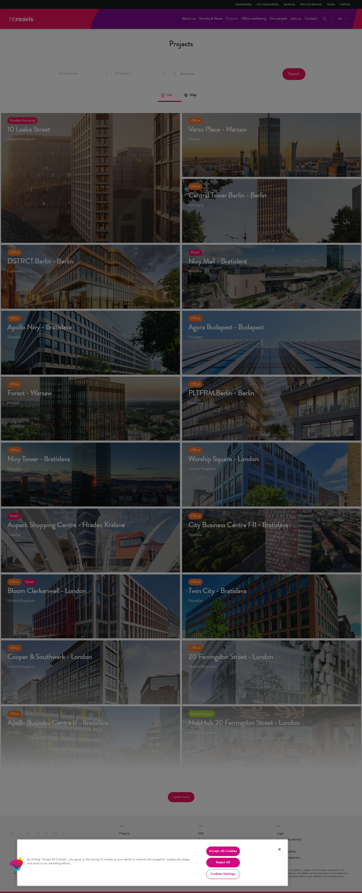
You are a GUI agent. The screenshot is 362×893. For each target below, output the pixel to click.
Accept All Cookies (223, 851)
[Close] (279, 849)
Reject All (223, 862)
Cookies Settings (223, 873)
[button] (16, 864)
